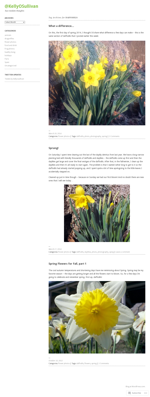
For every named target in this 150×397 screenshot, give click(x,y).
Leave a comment (123, 252)
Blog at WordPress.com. (135, 387)
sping (111, 252)
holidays (8, 56)
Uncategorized (10, 66)
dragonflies (9, 39)
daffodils (80, 136)
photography (95, 136)
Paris (7, 59)
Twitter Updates (13, 75)
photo (87, 136)
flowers (88, 363)
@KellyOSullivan (21, 6)
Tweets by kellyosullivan (14, 79)
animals (8, 35)
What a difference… (61, 25)
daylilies (88, 252)
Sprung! (53, 148)
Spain (7, 62)
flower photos (10, 42)
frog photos (10, 49)
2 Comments (114, 136)
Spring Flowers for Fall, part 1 (67, 263)
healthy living (10, 52)
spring (104, 136)
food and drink (11, 45)
